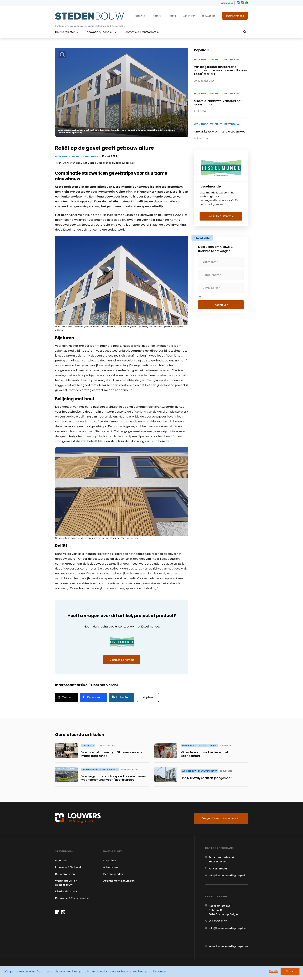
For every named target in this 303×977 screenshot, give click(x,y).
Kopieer (148, 697)
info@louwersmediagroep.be (227, 928)
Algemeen (61, 860)
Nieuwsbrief (208, 15)
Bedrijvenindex (235, 15)
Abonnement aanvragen (119, 880)
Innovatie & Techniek (99, 32)
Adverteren (189, 15)
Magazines (139, 15)
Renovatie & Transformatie (141, 32)
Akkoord (290, 971)
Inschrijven (221, 304)
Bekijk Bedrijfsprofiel (220, 216)
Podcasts (156, 15)
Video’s (172, 15)
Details (273, 971)
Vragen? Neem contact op (219, 818)
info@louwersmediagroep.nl (227, 875)
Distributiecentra (66, 891)
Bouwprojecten (65, 32)
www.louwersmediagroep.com (228, 946)
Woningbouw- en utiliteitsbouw (77, 156)
